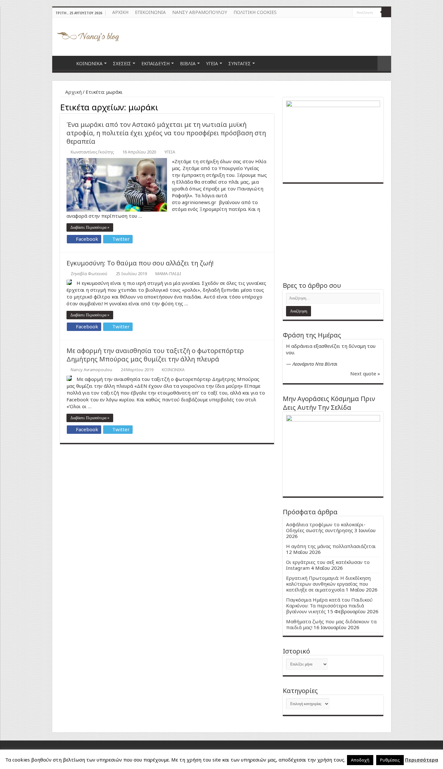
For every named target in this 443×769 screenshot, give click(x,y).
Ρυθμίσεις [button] (390, 760)
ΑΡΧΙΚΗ (120, 12)
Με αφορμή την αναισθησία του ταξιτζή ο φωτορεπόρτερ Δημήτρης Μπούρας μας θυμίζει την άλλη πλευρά (155, 354)
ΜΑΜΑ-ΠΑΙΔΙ (168, 273)
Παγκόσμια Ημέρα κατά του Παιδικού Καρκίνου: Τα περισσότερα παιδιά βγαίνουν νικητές (329, 605)
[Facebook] (341, 13)
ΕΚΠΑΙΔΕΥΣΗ (155, 63)
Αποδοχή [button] (360, 760)
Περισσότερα (421, 759)
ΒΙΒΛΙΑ (188, 63)
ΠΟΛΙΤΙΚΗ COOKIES (255, 12)
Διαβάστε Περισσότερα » (89, 227)
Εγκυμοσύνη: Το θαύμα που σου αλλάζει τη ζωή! (140, 263)
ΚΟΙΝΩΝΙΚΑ (89, 63)
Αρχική (73, 92)
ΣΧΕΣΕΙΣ (122, 63)
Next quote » (365, 373)
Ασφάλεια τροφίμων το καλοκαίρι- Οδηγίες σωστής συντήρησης (325, 527)
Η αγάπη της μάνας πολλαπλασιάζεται (331, 546)
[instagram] (347, 13)
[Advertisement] (333, 232)
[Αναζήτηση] (386, 12)
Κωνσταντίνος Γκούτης (92, 152)
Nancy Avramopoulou (91, 369)
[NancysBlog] (88, 35)
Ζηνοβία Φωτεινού (89, 273)
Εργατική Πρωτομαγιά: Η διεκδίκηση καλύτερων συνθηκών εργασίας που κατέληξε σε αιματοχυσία (328, 584)
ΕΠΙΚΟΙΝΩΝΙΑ (150, 12)
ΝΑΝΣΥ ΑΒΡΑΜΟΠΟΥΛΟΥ (199, 12)
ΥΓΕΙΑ (212, 63)
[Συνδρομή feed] (272, 106)
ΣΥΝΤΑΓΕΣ (239, 63)
